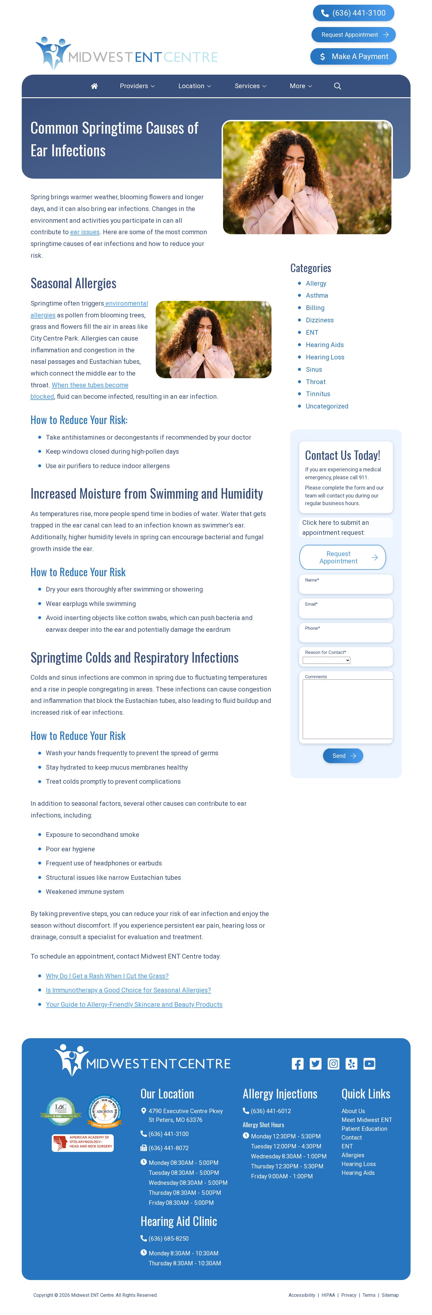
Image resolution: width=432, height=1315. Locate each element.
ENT (312, 332)
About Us (353, 1111)
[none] (137, 86)
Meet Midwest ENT (366, 1119)
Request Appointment (350, 34)
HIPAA (328, 1295)
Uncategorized (327, 406)
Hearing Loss (325, 357)
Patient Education (364, 1128)
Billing (315, 307)
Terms (369, 1295)
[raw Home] (126, 54)
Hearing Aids (325, 345)
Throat (316, 382)
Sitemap (390, 1295)
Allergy (316, 283)
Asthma (317, 295)
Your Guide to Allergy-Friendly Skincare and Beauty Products (134, 1004)
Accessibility (302, 1295)
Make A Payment (359, 56)
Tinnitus (318, 394)
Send (339, 755)
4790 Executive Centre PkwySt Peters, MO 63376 (186, 1115)
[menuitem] (94, 86)
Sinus (314, 369)
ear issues (85, 232)
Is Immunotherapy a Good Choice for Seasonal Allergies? (128, 990)
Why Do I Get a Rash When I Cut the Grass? (107, 976)
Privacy (348, 1295)
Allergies (352, 1155)
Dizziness (320, 320)
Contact (351, 1137)
